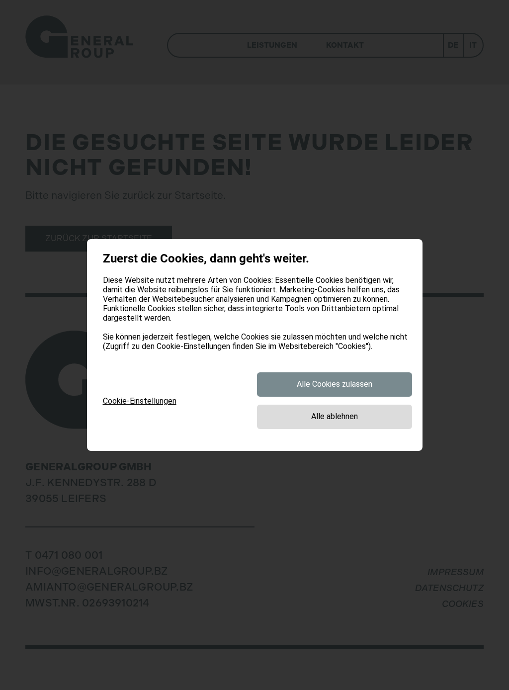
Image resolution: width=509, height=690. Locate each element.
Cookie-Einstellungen (139, 401)
